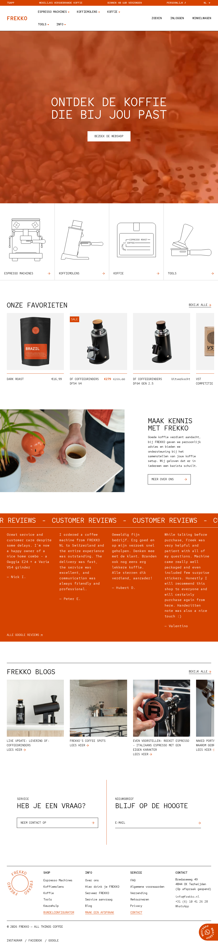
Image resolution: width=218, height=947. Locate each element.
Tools (172, 273)
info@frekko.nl (187, 897)
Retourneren (139, 899)
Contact (136, 912)
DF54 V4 (76, 383)
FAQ (132, 880)
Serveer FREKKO (97, 893)
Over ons (92, 880)
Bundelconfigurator (58, 912)
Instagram (14, 940)
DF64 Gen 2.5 (143, 383)
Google (54, 940)
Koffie (118, 273)
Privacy (136, 906)
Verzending (138, 893)
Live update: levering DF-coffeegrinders (28, 743)
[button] (156, 18)
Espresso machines (18, 273)
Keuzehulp (51, 906)
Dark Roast (15, 379)
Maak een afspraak (99, 912)
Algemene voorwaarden (147, 887)
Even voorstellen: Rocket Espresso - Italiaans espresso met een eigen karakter (161, 745)
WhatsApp (182, 906)
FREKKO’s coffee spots (88, 741)
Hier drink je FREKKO (102, 887)
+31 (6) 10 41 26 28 (191, 901)
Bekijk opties (43, 365)
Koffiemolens (69, 273)
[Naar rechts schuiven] (204, 343)
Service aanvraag (98, 899)
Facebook (35, 940)
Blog (88, 906)
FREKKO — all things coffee (41, 926)
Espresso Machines (57, 880)
